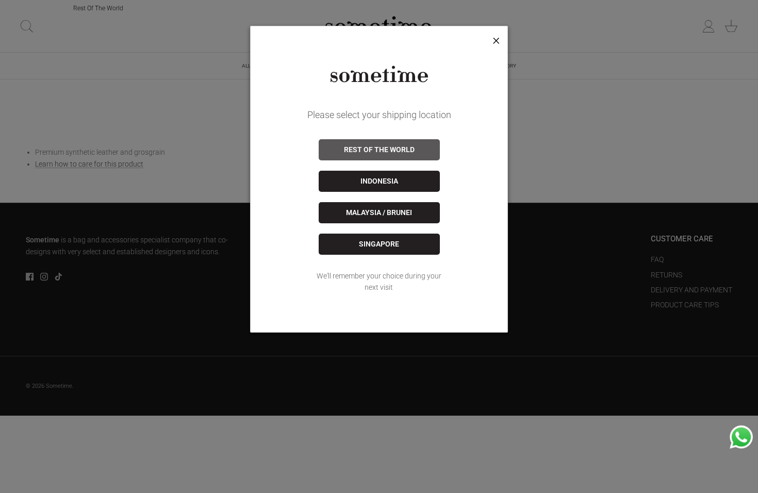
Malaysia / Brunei (379, 212)
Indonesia (379, 181)
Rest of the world (379, 149)
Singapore (379, 244)
